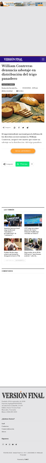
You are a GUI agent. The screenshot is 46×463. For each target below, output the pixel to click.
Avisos (4, 431)
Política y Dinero (8, 84)
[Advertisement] (23, 30)
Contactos (5, 426)
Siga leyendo (23, 151)
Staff (3, 423)
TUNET (26, 459)
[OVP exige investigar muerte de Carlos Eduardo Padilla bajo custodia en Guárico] (33, 220)
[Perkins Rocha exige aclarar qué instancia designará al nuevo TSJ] (13, 244)
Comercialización (8, 429)
